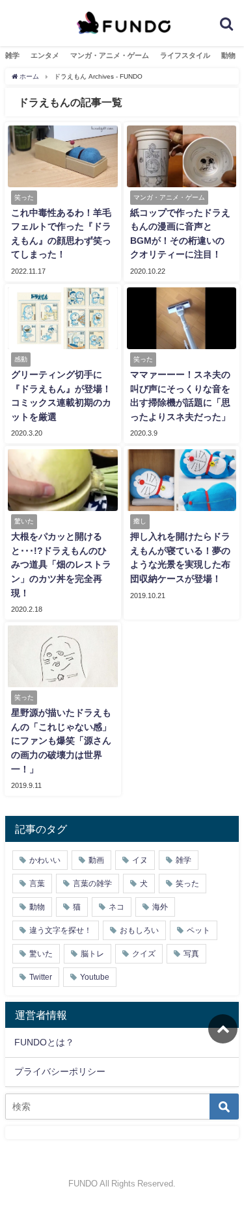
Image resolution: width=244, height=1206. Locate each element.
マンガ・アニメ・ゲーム (109, 55)
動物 (228, 55)
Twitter (40, 977)
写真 (191, 954)
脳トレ (92, 954)
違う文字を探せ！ (60, 930)
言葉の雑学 (92, 883)
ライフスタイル (185, 55)
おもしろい (139, 930)
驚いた (41, 954)
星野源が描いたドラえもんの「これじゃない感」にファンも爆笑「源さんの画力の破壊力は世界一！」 (61, 740)
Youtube (94, 977)
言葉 (37, 883)
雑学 (12, 55)
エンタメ (45, 55)
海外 (160, 907)
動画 (96, 860)
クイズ (144, 954)
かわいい (45, 860)
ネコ (116, 907)
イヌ (140, 860)
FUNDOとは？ (44, 1042)
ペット (198, 930)
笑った (187, 883)
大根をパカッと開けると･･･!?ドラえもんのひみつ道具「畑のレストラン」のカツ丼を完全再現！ (61, 564)
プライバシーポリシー (59, 1071)
